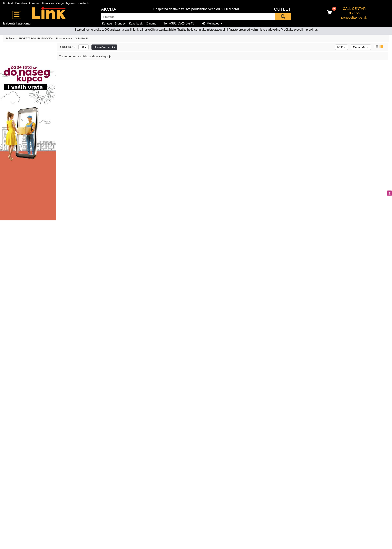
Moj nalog (212, 23)
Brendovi (21, 3)
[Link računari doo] (49, 13)
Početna (10, 38)
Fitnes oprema (64, 38)
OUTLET (282, 9)
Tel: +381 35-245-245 (178, 23)
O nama (34, 3)
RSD (340, 47)
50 (83, 47)
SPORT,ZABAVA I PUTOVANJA (36, 38)
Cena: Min (360, 47)
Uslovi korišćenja (53, 3)
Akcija (108, 9)
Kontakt (8, 3)
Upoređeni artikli (104, 47)
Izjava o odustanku (78, 3)
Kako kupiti (136, 23)
